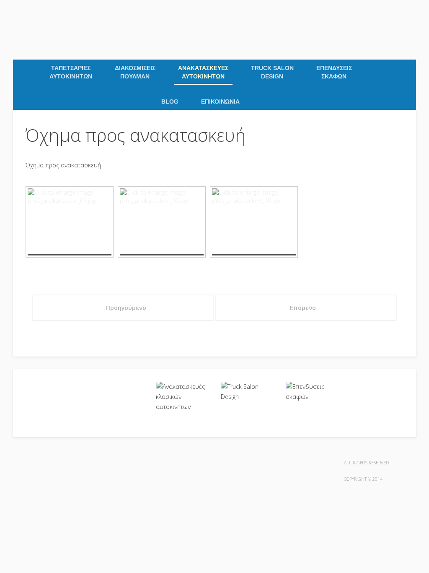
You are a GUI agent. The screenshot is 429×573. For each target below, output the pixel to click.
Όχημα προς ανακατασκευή (136, 135)
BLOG (169, 101)
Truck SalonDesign (272, 72)
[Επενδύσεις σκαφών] (312, 392)
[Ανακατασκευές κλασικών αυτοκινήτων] (182, 397)
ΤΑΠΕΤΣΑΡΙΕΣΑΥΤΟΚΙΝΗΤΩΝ (70, 72)
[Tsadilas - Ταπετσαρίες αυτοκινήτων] (15, 13)
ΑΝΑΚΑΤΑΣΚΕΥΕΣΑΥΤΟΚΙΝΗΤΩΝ (203, 72)
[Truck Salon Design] (247, 392)
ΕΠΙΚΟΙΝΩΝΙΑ (220, 101)
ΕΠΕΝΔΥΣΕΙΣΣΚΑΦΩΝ (334, 72)
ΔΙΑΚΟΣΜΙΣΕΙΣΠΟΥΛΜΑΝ (135, 72)
